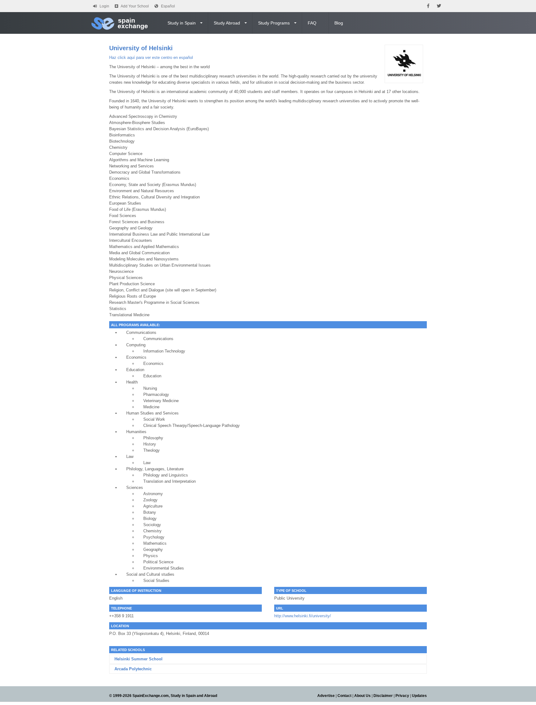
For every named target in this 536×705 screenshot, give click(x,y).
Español (168, 6)
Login (104, 6)
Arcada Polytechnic (133, 669)
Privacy (402, 696)
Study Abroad (227, 22)
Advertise (326, 696)
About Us (362, 696)
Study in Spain (182, 22)
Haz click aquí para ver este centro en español (151, 57)
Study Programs (274, 22)
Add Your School (135, 6)
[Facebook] (428, 6)
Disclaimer (383, 696)
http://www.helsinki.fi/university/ (302, 616)
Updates (419, 696)
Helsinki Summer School (138, 659)
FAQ (312, 22)
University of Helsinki (141, 48)
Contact (344, 696)
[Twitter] (439, 6)
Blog (338, 22)
